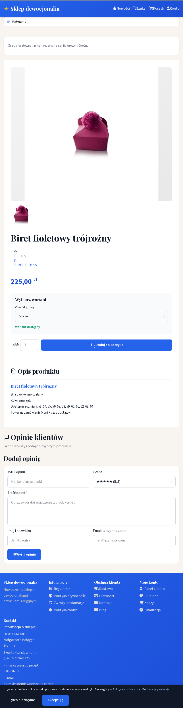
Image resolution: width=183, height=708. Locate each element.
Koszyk (149, 602)
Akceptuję (55, 700)
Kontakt (105, 602)
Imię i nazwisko (19, 530)
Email (110, 530)
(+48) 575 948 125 (17, 658)
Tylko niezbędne (22, 700)
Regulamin (62, 588)
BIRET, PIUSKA (43, 46)
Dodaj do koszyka (109, 344)
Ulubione (151, 595)
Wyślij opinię (26, 554)
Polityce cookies (124, 689)
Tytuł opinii (16, 472)
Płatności (106, 595)
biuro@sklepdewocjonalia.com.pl (29, 683)
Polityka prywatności (70, 595)
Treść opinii (17, 492)
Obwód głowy (24, 307)
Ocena (97, 472)
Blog (102, 610)
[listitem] (21, 214)
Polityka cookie (65, 610)
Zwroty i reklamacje (69, 602)
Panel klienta (154, 588)
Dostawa (106, 588)
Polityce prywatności (156, 689)
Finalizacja (152, 610)
